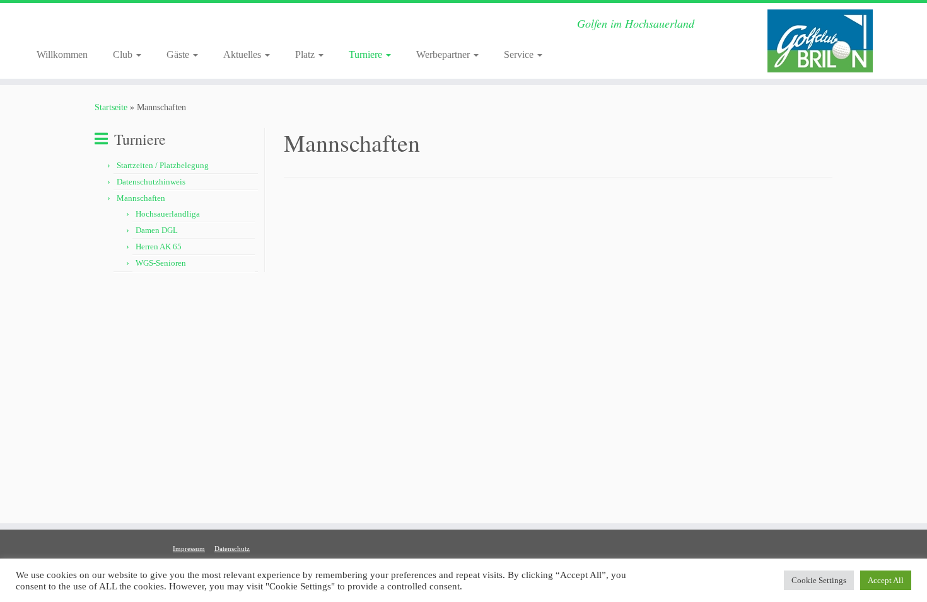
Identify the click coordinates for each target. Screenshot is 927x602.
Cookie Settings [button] (818, 580)
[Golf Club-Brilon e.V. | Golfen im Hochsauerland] (820, 40)
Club (124, 54)
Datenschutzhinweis (151, 181)
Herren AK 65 (159, 246)
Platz (306, 54)
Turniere (367, 54)
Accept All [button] (886, 580)
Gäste (179, 54)
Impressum (189, 548)
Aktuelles (243, 54)
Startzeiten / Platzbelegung (163, 165)
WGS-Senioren (161, 263)
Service (520, 54)
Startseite (111, 107)
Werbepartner (444, 54)
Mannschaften (141, 198)
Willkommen (62, 54)
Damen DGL (157, 230)
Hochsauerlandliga (168, 214)
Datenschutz (232, 548)
